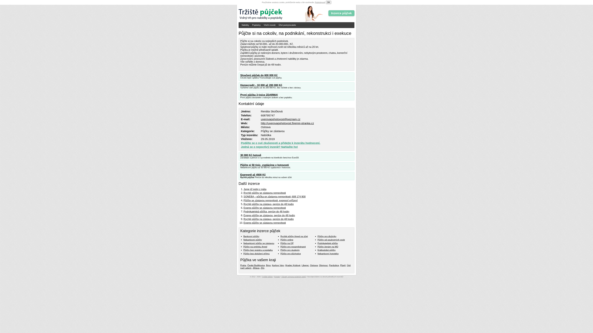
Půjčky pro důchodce (290, 253)
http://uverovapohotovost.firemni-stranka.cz (287, 123)
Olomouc (323, 265)
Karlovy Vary (278, 265)
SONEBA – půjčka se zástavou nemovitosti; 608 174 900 (275, 196)
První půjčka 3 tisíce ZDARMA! (259, 94)
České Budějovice (256, 265)
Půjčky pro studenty (290, 250)
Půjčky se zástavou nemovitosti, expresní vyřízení (271, 200)
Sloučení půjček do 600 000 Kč (259, 75)
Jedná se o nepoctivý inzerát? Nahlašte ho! (269, 146)
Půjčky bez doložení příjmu (256, 253)
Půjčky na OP (287, 243)
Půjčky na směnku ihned (255, 246)
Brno (268, 265)
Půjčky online (286, 239)
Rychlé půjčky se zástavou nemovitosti (265, 193)
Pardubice (334, 265)
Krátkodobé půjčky (327, 250)
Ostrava (314, 265)
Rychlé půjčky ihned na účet (294, 236)
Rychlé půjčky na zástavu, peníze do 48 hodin (269, 204)
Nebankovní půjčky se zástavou (258, 243)
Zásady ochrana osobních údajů (294, 277)
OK (328, 2)
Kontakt (277, 277)
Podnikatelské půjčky (328, 243)
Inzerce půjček (341, 13)
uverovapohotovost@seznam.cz (280, 119)
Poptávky (256, 25)
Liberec (305, 265)
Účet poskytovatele (287, 25)
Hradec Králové (292, 265)
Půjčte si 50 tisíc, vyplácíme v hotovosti (264, 165)
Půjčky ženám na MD (328, 246)
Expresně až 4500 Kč (253, 174)
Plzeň (343, 265)
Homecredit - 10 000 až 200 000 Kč (261, 85)
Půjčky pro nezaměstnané (293, 246)
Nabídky (245, 25)
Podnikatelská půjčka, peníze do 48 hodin (266, 211)
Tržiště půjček (267, 277)
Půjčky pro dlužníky (327, 236)
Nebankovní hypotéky (328, 253)
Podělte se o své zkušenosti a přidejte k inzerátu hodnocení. (280, 143)
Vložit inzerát (269, 25)
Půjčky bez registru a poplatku (258, 250)
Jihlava (256, 268)
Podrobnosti (320, 2)
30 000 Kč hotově (250, 155)
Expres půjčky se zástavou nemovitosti (265, 208)
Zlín (262, 268)
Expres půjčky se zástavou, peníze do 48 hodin (269, 215)
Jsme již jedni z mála (255, 189)
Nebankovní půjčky (252, 239)
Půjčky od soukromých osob (331, 239)
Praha (243, 265)
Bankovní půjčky (251, 236)
